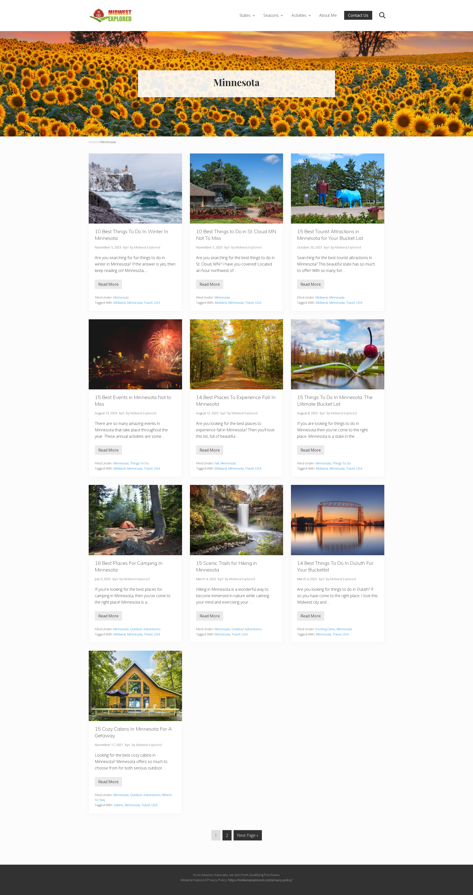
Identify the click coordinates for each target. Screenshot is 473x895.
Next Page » (247, 836)
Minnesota (121, 297)
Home (93, 142)
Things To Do (139, 463)
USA (157, 302)
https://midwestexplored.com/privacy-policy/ (260, 880)
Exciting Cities (325, 629)
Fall (217, 463)
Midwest (120, 302)
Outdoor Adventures (145, 629)
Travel (148, 302)
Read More (110, 285)
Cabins (118, 805)
